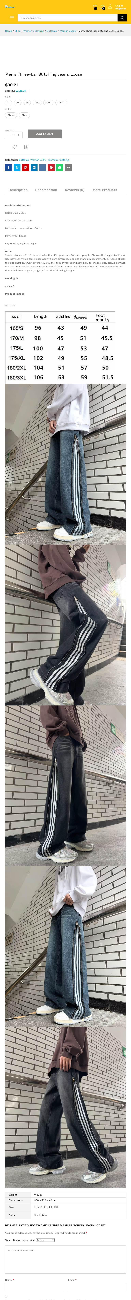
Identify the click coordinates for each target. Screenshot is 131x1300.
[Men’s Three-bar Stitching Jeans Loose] (8, 167)
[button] (8, 102)
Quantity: (9, 130)
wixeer (21, 90)
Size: (8, 96)
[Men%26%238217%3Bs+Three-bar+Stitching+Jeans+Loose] (17, 167)
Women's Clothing (58, 159)
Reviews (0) (75, 190)
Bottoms (24, 159)
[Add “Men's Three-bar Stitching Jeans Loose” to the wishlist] (15, 146)
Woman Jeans (38, 159)
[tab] (18, 191)
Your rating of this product (20, 1240)
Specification (46, 190)
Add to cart (44, 134)
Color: (8, 109)
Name (9, 1280)
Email (72, 1280)
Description (18, 190)
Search (122, 17)
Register (120, 8)
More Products (104, 190)
